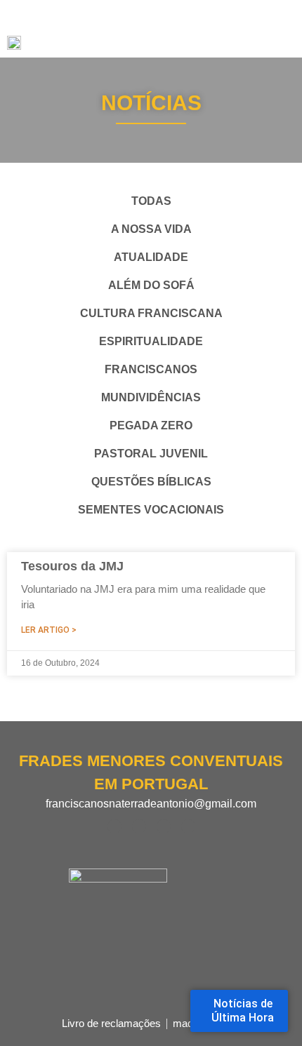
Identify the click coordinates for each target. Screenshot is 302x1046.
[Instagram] (139, 826)
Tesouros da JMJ (72, 566)
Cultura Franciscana (151, 313)
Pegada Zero (151, 425)
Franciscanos (151, 369)
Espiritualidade (151, 341)
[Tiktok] (188, 826)
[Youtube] (164, 826)
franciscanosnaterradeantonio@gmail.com (151, 804)
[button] (282, 28)
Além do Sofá (151, 285)
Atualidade (151, 257)
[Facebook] (114, 826)
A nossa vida (151, 229)
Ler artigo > (49, 630)
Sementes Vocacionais (151, 510)
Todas (151, 201)
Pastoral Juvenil (151, 454)
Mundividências (151, 397)
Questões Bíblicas (151, 482)
